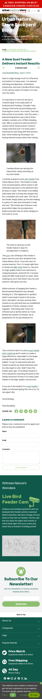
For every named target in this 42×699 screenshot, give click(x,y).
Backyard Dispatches (17, 49)
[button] (31, 10)
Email (4, 440)
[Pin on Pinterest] (35, 411)
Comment (6, 449)
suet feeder (29, 179)
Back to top (21, 615)
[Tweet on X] (21, 411)
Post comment (21, 468)
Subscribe (21, 604)
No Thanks (24, 695)
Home (4, 49)
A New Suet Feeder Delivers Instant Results (19, 51)
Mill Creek (18, 267)
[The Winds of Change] (38, 67)
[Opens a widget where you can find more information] (34, 695)
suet (8, 255)
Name (4, 431)
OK (13, 695)
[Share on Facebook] (16, 411)
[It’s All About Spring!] (3, 67)
